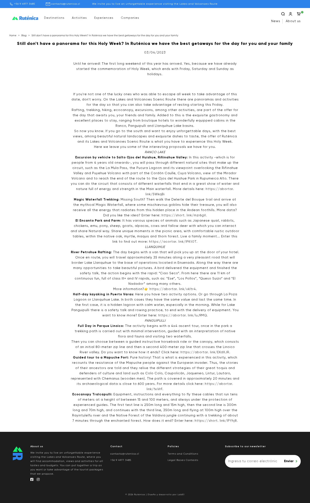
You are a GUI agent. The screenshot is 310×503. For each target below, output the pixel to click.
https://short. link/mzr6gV (184, 215)
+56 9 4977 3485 (24, 4)
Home (12, 35)
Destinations (54, 17)
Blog (24, 35)
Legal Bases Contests (183, 460)
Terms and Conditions (183, 454)
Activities (79, 17)
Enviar (289, 461)
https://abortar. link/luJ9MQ (182, 315)
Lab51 (181, 495)
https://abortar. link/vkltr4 (173, 289)
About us (293, 21)
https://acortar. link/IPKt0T (173, 241)
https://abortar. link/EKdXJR (205, 352)
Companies (130, 17)
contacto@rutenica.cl (65, 4)
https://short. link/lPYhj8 (216, 420)
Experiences (103, 17)
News (275, 21)
